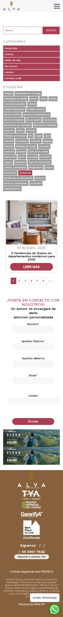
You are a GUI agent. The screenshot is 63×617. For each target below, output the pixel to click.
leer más (31, 267)
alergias (8, 93)
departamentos (12, 188)
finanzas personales (15, 135)
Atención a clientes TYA (32, 556)
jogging (48, 141)
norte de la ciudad (38, 151)
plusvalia (32, 157)
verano (49, 167)
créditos (9, 72)
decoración (11, 66)
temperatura (36, 167)
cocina (53, 98)
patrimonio (10, 157)
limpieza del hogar (26, 146)
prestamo (45, 157)
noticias (9, 54)
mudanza (9, 151)
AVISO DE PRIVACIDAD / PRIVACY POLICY (35, 585)
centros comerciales (15, 167)
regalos (8, 162)
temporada (11, 48)
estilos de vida (13, 60)
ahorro (33, 98)
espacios (9, 130)
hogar (38, 135)
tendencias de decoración (18, 178)
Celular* (33, 395)
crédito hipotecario (14, 109)
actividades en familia (15, 98)
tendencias (25, 172)
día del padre (33, 120)
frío (30, 135)
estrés (20, 130)
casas (43, 98)
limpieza (8, 146)
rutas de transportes (40, 162)
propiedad (35, 183)
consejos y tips (13, 78)
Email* (33, 375)
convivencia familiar (14, 104)
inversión (36, 141)
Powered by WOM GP (32, 604)
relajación (20, 162)
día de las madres (13, 120)
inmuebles (22, 141)
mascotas (44, 146)
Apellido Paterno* (33, 341)
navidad (21, 151)
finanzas (31, 130)
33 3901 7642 (33, 552)
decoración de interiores (17, 125)
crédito (32, 104)
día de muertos (12, 114)
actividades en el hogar (28, 93)
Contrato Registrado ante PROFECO (31, 571)
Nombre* (33, 324)
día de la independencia (37, 114)
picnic (22, 157)
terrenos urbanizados (15, 183)
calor (47, 135)
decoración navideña (45, 125)
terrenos (40, 178)
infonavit (8, 141)
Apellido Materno (33, 358)
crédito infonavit (36, 109)
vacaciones (10, 172)
